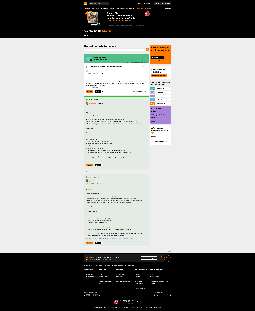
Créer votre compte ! (157, 57)
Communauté (97, 31)
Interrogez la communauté (159, 75)
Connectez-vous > (163, 60)
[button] (146, 70)
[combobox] (115, 49)
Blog (92, 35)
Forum (86, 35)
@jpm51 (90, 112)
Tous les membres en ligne (160, 141)
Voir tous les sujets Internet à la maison (137, 62)
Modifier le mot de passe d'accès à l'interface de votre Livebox (158, 115)
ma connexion (89, 42)
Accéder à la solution (141, 91)
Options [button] (144, 66)
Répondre (89, 91)
